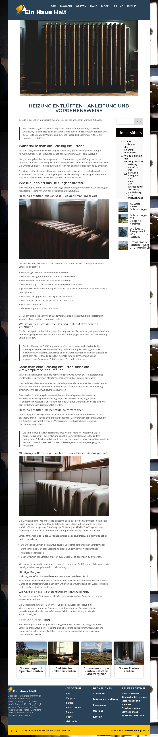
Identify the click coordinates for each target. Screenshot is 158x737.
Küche (131, 6)
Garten (81, 6)
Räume (118, 6)
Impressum (143, 730)
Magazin (66, 6)
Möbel (105, 6)
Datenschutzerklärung (123, 730)
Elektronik (59, 13)
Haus (93, 6)
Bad (53, 6)
